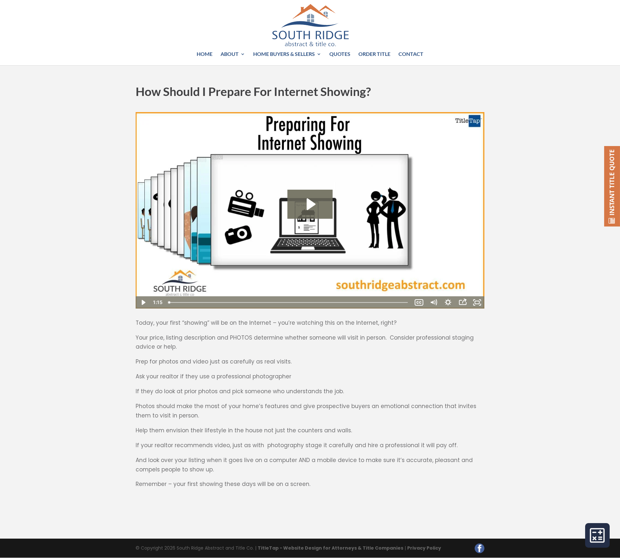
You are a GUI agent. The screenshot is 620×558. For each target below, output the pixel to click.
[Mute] (433, 302)
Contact (410, 54)
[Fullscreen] (477, 302)
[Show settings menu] (448, 302)
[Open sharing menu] (462, 302)
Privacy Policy (424, 548)
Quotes (339, 54)
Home (204, 54)
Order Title (374, 54)
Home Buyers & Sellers (284, 54)
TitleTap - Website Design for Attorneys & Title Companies (330, 548)
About (230, 54)
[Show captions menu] (419, 302)
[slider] (288, 302)
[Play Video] (143, 302)
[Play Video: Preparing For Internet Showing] (310, 204)
